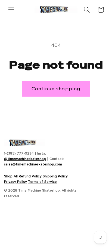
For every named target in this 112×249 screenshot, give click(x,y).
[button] (11, 10)
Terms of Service (42, 181)
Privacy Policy (15, 181)
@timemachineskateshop (25, 159)
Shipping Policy (55, 176)
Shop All (11, 176)
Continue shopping (56, 88)
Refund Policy (30, 176)
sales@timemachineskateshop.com (33, 164)
